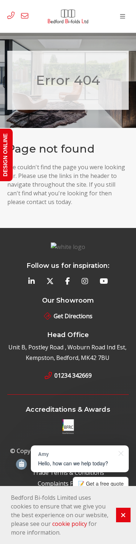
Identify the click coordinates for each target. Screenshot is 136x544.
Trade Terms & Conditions (68, 473)
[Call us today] (12, 16)
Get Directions (73, 316)
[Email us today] (26, 16)
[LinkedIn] (31, 282)
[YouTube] (104, 282)
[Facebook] (67, 282)
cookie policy (69, 524)
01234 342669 (73, 375)
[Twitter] (50, 282)
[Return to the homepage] (68, 16)
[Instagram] (85, 282)
